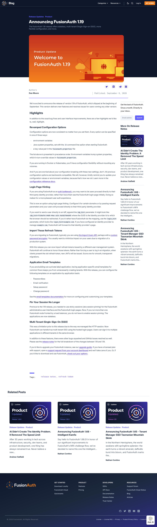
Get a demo (150, 3)
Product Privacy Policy (130, 519)
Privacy (117, 519)
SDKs (105, 486)
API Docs (106, 490)
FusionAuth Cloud (61, 490)
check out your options (77, 353)
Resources (115, 3)
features (81, 486)
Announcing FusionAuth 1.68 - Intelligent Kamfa (130, 192)
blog (128, 494)
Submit (139, 118)
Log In (138, 3)
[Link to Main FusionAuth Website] (4, 3)
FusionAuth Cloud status (136, 490)
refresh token (65, 377)
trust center (107, 501)
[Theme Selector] (128, 3)
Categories (102, 3)
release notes (48, 342)
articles (130, 497)
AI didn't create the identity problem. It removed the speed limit (132, 154)
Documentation (108, 494)
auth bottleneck (65, 191)
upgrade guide (85, 347)
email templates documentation (50, 297)
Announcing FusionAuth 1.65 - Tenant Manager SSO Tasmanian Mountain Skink (132, 234)
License (99, 519)
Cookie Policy (144, 519)
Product (48, 16)
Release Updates (36, 16)
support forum (132, 486)
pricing (81, 490)
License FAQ (108, 519)
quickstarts (58, 494)
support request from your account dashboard (68, 350)
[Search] (132, 3)
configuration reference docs (42, 181)
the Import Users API (88, 235)
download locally (61, 486)
